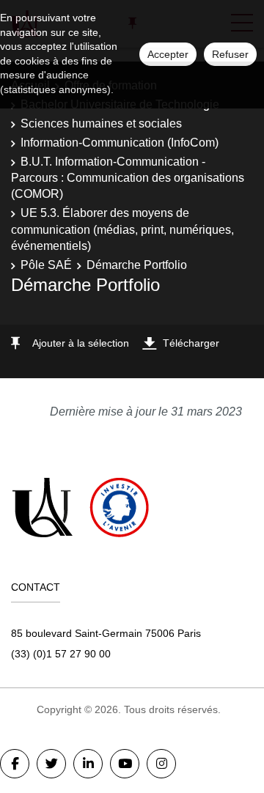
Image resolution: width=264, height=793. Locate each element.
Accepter (167, 54)
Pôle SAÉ (46, 265)
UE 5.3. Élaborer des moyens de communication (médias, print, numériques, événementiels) (122, 229)
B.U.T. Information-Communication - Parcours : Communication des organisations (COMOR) (127, 178)
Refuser (230, 54)
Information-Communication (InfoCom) (120, 142)
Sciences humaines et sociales (101, 123)
